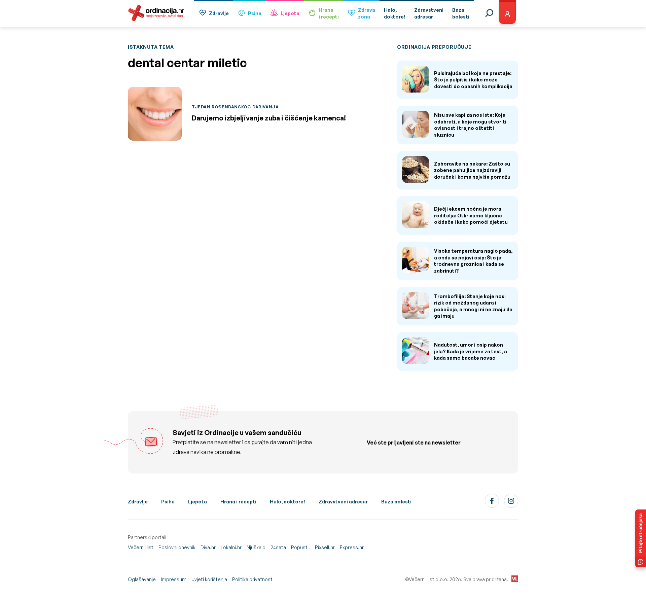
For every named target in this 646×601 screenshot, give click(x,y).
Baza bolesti (396, 501)
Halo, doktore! (287, 501)
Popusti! (300, 547)
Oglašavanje (142, 579)
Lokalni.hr (231, 547)
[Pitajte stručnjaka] (640, 538)
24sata (278, 547)
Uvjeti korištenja (209, 579)
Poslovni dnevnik (176, 547)
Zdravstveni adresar (343, 501)
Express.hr (352, 547)
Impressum (173, 579)
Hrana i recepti (238, 501)
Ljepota (290, 13)
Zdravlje (219, 13)
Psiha (254, 13)
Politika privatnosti (253, 579)
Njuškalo (256, 547)
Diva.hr (208, 547)
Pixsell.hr (325, 547)
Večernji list (140, 547)
